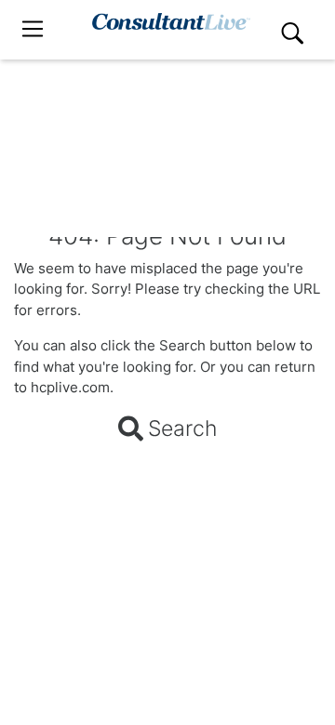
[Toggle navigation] (32, 29)
